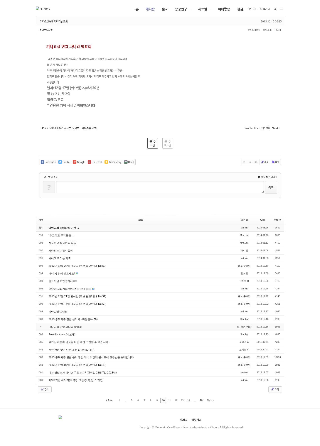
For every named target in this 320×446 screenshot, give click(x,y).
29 (201, 400)
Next (210, 400)
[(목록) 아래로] (250, 162)
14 (188, 400)
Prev (110, 400)
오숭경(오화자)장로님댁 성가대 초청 (70, 288)
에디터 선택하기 (269, 176)
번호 (41, 220)
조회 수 (277, 220)
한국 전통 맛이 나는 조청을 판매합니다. (71, 349)
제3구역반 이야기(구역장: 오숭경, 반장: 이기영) (76, 380)
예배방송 (224, 9)
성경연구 (181, 9)
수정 (266, 162)
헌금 (240, 9)
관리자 (183, 420)
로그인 (252, 9)
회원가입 (265, 9)
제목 (140, 220)
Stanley (244, 319)
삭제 (277, 162)
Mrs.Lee (244, 235)
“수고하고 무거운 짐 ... (61, 235)
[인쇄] (256, 162)
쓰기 (276, 389)
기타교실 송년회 (58, 311)
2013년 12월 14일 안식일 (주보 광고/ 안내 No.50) (77, 304)
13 (182, 400)
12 (176, 400)
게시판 (150, 9)
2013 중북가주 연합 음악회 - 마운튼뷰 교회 (74, 319)
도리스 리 (244, 342)
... (125, 400)
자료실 (202, 9)
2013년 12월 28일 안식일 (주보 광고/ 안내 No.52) (77, 265)
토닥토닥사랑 (46, 30)
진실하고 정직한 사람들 (62, 243)
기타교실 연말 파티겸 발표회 (53, 21)
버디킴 (244, 250)
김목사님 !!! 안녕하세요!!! (63, 281)
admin (244, 227)
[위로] (244, 162)
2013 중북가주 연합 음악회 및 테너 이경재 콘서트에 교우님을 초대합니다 (91, 357)
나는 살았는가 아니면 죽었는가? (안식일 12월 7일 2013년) (83, 372)
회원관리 (196, 420)
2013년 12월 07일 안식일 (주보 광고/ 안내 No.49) (77, 365)
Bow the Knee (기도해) (62, 334)
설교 (165, 9)
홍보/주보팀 (244, 265)
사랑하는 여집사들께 (61, 250)
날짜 (262, 220)
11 (169, 400)
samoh (244, 372)
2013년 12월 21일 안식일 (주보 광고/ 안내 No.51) (77, 296)
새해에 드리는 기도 (60, 258)
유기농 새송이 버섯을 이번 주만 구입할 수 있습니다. (79, 342)
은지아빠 (244, 281)
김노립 (244, 273)
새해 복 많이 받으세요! (62, 273)
